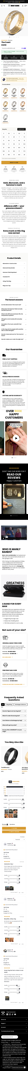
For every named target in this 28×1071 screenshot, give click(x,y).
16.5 (14, 151)
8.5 (9, 140)
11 (8, 144)
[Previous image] (2, 22)
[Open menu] (1, 5)
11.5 (14, 144)
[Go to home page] (3, 1013)
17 (19, 151)
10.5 (4, 144)
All (2, 704)
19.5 (19, 154)
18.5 (9, 154)
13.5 (9, 147)
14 (14, 147)
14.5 (19, 147)
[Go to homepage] (14, 5)
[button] (6, 40)
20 (24, 154)
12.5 (24, 144)
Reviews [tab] (5, 825)
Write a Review (17, 832)
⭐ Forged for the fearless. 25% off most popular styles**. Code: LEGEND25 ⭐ (14, 2)
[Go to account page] (22, 5)
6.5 (14, 137)
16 (8, 151)
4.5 (19, 133)
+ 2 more (10, 888)
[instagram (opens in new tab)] (10, 1014)
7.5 (24, 137)
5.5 (3, 137)
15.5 (4, 151)
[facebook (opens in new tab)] (7, 1014)
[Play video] (16, 438)
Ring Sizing (9, 704)
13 (3, 147)
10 (24, 140)
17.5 (24, 151)
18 (3, 154)
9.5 (19, 140)
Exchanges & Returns (20, 704)
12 (19, 144)
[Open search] (4, 5)
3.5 (9, 133)
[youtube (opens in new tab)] (15, 1014)
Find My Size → (21, 129)
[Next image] (26, 22)
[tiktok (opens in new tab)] (12, 1014)
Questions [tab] (12, 825)
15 (24, 147)
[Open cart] (25, 5)
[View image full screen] (14, 22)
